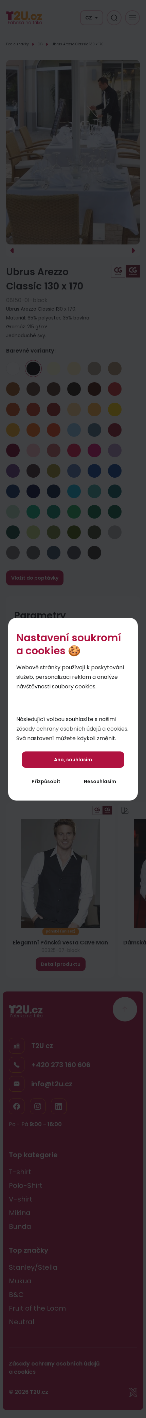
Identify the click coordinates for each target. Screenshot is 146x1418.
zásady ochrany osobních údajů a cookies (71, 729)
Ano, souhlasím (73, 759)
